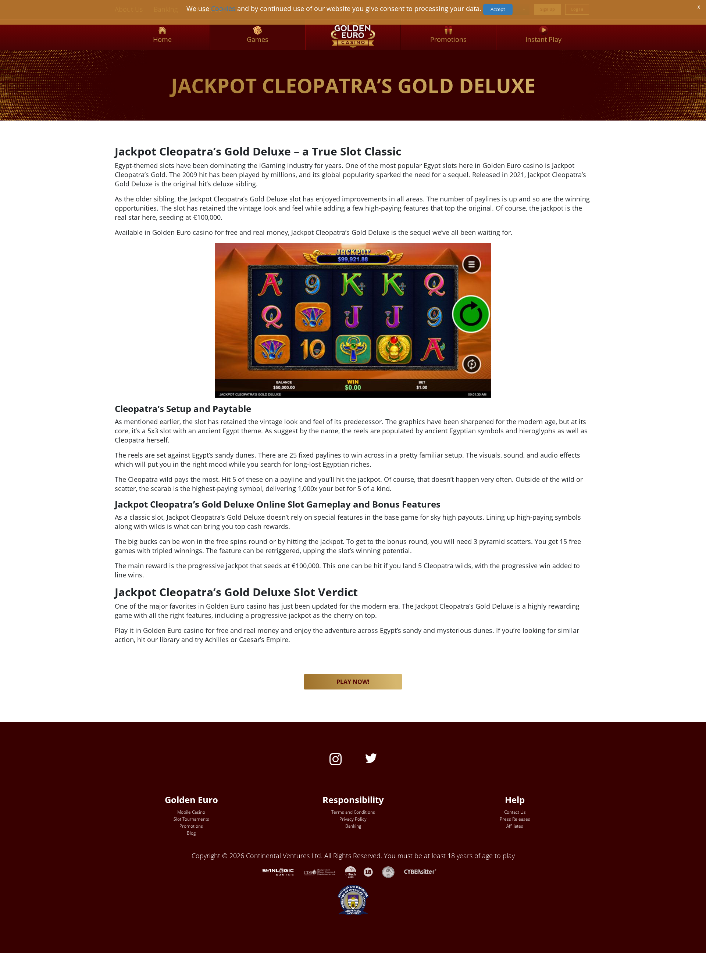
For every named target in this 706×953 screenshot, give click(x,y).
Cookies (223, 8)
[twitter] (371, 757)
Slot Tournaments (191, 819)
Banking (353, 826)
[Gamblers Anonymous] (392, 871)
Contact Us (515, 812)
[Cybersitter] (424, 871)
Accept (498, 9)
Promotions (191, 826)
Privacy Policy (353, 819)
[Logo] (353, 34)
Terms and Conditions (353, 812)
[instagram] (335, 758)
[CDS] (324, 871)
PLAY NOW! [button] (353, 682)
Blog (191, 833)
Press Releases (515, 819)
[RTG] (282, 871)
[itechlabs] (354, 871)
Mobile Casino (191, 812)
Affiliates (514, 826)
